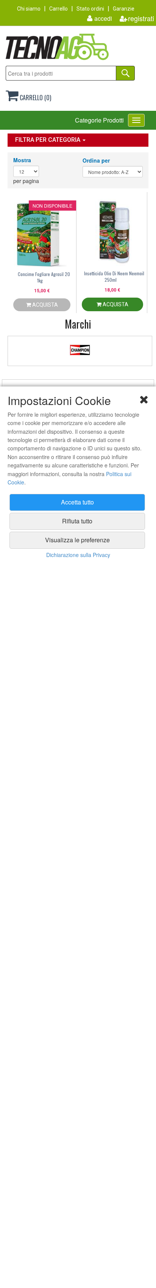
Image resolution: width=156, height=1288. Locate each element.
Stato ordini (90, 9)
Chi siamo (29, 9)
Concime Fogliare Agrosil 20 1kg (44, 277)
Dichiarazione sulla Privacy (78, 555)
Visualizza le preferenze (77, 539)
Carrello (58, 9)
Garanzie (123, 9)
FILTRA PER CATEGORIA (48, 139)
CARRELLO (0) (34, 97)
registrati (141, 18)
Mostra (22, 160)
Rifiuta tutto (77, 521)
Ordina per (96, 160)
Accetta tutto (77, 502)
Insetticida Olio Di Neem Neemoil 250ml (114, 276)
